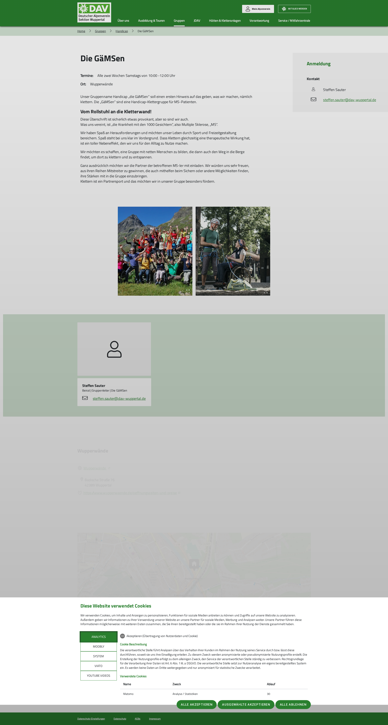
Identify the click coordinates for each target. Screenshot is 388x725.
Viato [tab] (98, 666)
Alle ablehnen (293, 704)
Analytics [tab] (99, 636)
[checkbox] (214, 636)
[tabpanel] (214, 665)
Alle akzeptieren (196, 704)
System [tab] (98, 656)
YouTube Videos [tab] (98, 675)
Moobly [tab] (98, 646)
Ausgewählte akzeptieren (246, 704)
